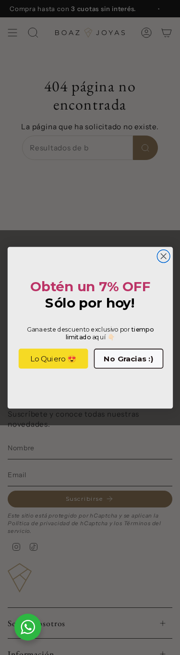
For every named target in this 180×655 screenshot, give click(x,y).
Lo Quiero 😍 (53, 358)
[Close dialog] (163, 255)
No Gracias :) (128, 358)
